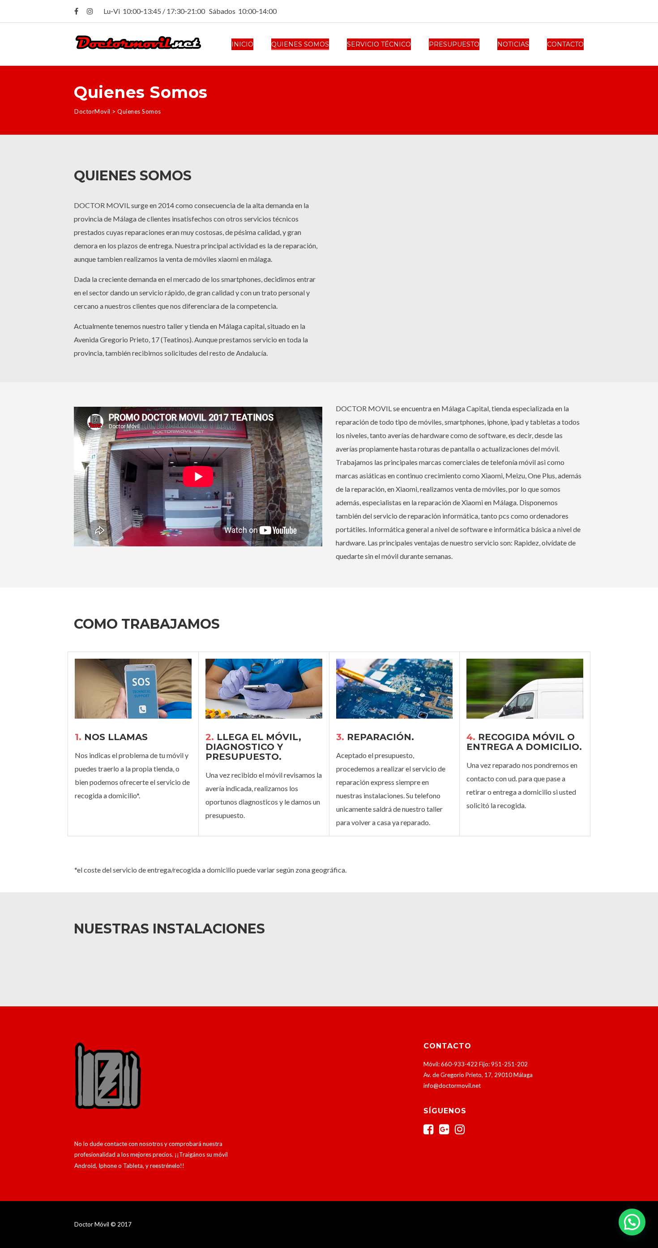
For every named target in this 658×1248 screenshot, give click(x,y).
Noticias (513, 44)
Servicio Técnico (379, 44)
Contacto (565, 44)
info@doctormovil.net (452, 1085)
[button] (632, 1222)
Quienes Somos (300, 44)
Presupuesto (454, 44)
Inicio (242, 44)
